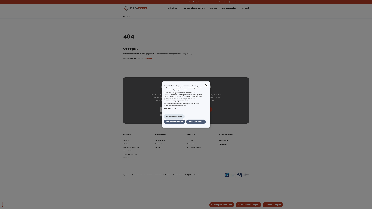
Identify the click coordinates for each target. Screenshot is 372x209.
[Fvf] (242, 175)
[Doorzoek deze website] (246, 2)
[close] (206, 85)
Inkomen (158, 147)
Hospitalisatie (127, 151)
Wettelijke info (194, 175)
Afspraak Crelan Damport (191, 2)
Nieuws (221, 2)
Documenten (213, 2)
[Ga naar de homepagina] (142, 8)
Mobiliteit (126, 140)
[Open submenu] (179, 8)
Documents (191, 144)
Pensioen (126, 158)
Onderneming (160, 140)
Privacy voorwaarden (154, 175)
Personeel (158, 144)
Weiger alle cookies (196, 122)
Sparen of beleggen (130, 154)
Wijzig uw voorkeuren (174, 116)
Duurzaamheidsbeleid (180, 175)
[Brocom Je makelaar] (229, 175)
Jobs (227, 2)
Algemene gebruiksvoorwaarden (134, 175)
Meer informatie (170, 108)
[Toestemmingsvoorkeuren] (8, 205)
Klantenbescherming (194, 147)
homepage (148, 58)
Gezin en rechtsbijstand (131, 147)
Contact (233, 2)
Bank (179, 2)
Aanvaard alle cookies (174, 122)
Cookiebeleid (167, 175)
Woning (125, 144)
